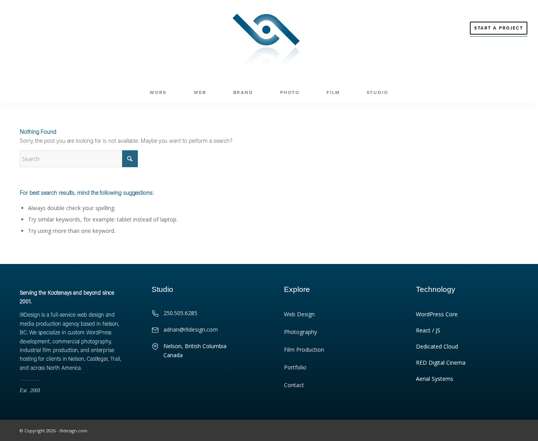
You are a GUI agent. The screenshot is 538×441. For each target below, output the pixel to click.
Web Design (299, 314)
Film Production (304, 349)
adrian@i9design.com (190, 329)
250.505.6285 (180, 313)
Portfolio (295, 367)
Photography (300, 332)
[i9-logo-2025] (269, 41)
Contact (294, 385)
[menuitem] (158, 92)
